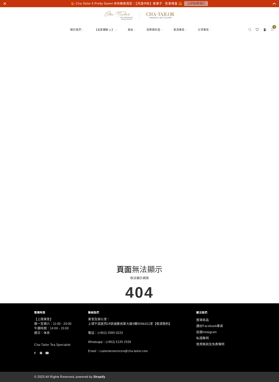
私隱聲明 (202, 338)
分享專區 (203, 29)
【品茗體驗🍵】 (104, 29)
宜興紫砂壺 (153, 29)
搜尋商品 (202, 320)
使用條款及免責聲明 (210, 344)
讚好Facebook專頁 (209, 326)
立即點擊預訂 (196, 3)
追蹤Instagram (206, 332)
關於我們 (75, 29)
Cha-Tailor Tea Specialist (52, 344)
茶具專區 (178, 29)
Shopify (99, 376)
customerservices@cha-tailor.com (123, 351)
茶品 (130, 29)
